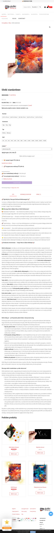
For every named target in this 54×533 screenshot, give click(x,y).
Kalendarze (25, 14)
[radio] (5, 117)
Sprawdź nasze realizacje (7, 163)
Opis (13, 194)
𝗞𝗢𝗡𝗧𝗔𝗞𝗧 (21, 18)
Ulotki (3, 14)
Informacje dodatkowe (25, 194)
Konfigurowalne (13, 187)
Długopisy (34, 14)
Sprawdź (30, 105)
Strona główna (5, 23)
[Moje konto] (45, 7)
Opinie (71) (38, 194)
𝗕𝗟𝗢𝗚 (14, 18)
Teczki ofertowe (44, 14)
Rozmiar (4, 114)
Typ (3, 129)
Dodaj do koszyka (16, 182)
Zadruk (4, 146)
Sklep (10, 23)
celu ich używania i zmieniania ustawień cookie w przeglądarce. (25, 530)
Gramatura (5, 121)
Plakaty (18, 14)
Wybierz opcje (14, 454)
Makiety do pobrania (7, 179)
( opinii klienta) (12, 95)
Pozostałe (5, 18)
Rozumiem (33, 532)
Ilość (3, 137)
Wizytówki (11, 14)
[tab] (14, 194)
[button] (50, 27)
